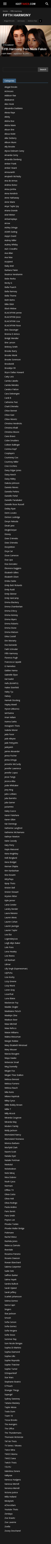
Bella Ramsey (11, 291)
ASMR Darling (11, 231)
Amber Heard (11, 168)
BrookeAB (9, 363)
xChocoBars (10, 1505)
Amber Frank (10, 163)
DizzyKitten (10, 547)
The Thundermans (13, 1432)
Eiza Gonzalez (11, 564)
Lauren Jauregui (12, 926)
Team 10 (9, 1415)
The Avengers (11, 1424)
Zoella (7, 1526)
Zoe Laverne (10, 1522)
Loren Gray (10, 989)
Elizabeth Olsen (12, 576)
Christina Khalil (11, 427)
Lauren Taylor (11, 930)
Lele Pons (9, 947)
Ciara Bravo (10, 436)
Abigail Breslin (9, 21)
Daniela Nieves (11, 487)
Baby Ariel (9, 265)
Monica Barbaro (12, 1143)
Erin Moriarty (10, 640)
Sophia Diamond (12, 1352)
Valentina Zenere (12, 1471)
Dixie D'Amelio (11, 538)
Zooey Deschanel (13, 1530)
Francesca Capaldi (13, 662)
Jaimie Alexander (12, 751)
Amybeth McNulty (13, 176)
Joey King (9, 789)
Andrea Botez (11, 185)
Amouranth (10, 172)
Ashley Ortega (11, 227)
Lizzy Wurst (10, 985)
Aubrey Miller (10, 240)
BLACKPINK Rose (13, 325)
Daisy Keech (10, 474)
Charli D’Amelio (11, 406)
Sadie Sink (9, 1271)
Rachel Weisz (11, 1237)
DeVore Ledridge (12, 517)
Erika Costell (10, 636)
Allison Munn (10, 142)
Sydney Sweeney (12, 1398)
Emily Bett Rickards (13, 585)
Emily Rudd (10, 589)
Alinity (7, 116)
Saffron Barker (11, 1275)
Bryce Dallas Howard (14, 372)
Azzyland (9, 261)
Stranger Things (12, 1390)
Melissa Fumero (12, 1083)
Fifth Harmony (8, 45)
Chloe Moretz (11, 419)
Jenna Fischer (11, 755)
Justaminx (9, 806)
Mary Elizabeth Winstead (16, 1045)
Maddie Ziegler (11, 1007)
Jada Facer (9, 734)
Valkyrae (8, 1475)
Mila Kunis (9, 1092)
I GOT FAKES (7, 54)
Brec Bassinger (11, 329)
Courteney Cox (11, 457)
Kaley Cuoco (10, 811)
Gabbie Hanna (11, 670)
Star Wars (9, 1377)
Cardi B (8, 398)
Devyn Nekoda (11, 521)
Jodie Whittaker (11, 785)
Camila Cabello (11, 380)
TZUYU (8, 1466)
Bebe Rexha (10, 278)
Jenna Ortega (11, 760)
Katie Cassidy (11, 840)
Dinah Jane (9, 525)
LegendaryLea (11, 938)
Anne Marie (10, 202)
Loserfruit (9, 994)
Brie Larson (10, 342)
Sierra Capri (10, 1305)
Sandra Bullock (11, 1283)
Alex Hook (9, 104)
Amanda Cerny (11, 155)
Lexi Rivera (9, 955)
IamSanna (9, 713)
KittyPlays (9, 879)
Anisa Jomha (10, 189)
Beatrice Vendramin (14, 274)
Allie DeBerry (10, 138)
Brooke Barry (11, 351)
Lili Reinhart (10, 960)
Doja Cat (9, 551)
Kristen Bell (10, 887)
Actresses (21, 21)
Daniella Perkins (12, 491)
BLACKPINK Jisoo (13, 317)
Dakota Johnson (12, 483)
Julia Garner (10, 802)
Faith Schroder (11, 649)
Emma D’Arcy (11, 610)
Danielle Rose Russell (14, 504)
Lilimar (8, 964)
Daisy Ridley (10, 478)
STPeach (9, 1386)
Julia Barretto (11, 798)
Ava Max (8, 257)
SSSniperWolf (11, 1373)
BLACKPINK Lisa (12, 321)
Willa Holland (10, 1496)
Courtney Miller (11, 461)
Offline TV (9, 1190)
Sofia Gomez (10, 1326)
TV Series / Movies (13, 1445)
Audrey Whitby (11, 244)
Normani (9, 1185)
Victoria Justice (11, 1492)
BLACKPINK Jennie (13, 312)
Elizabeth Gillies (12, 572)
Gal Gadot (9, 679)
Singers (8, 1309)
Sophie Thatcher (12, 1364)
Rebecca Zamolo (12, 1245)
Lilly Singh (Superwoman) (16, 968)
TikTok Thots (11, 1441)
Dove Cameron (12, 555)
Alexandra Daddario (14, 108)
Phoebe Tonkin (11, 1224)
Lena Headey (11, 951)
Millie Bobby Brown (13, 1104)
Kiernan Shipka (11, 866)
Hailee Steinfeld (12, 687)
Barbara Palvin (11, 270)
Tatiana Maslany (12, 1403)
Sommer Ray (10, 1339)
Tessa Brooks (11, 1420)
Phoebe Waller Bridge (14, 1228)
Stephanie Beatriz (13, 1381)
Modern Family (11, 1126)
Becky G (8, 283)
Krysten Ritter (11, 896)
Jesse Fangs (10, 777)
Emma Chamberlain (14, 606)
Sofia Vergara (11, 1330)
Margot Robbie (11, 1041)
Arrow (7, 223)
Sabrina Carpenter (13, 1266)
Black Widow (10, 308)
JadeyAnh (9, 747)
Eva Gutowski (11, 645)
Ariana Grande (11, 210)
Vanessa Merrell (12, 1484)
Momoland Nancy (13, 1134)
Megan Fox (10, 1070)
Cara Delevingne (12, 393)
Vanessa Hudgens (13, 1479)
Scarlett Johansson (13, 1296)
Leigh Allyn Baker (12, 943)
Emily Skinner (11, 593)
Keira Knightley (11, 853)
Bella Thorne (10, 295)
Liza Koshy (9, 977)
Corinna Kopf (11, 449)
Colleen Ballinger (12, 444)
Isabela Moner (11, 730)
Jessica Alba (10, 781)
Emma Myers (11, 619)
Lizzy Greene (10, 981)
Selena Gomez (11, 1300)
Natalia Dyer (10, 1156)
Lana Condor (10, 904)
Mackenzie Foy (11, 1002)
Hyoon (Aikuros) (12, 708)
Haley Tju (9, 691)
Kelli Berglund (11, 857)
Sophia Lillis (10, 1356)
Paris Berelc (10, 1211)
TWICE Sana (10, 1458)
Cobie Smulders (12, 440)
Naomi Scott (10, 1151)
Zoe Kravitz (10, 1518)
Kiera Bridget (10, 862)
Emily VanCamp (12, 598)
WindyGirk (9, 1501)
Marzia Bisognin (12, 1053)
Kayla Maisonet (12, 849)
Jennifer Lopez (11, 772)
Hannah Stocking (12, 700)
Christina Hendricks (13, 423)
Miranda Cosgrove (13, 1117)
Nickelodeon (10, 1168)
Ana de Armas (11, 180)
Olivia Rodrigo (11, 1202)
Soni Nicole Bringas (13, 1343)
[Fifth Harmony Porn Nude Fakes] (25, 47)
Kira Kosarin (10, 875)
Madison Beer (11, 1019)
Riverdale (9, 1249)
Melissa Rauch (11, 1087)
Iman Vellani (10, 717)
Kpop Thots (10, 883)
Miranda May (11, 1122)
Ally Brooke (10, 146)
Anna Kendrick (11, 193)
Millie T (8, 1109)
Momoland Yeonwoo (14, 1139)
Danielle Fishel (11, 495)
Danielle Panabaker (13, 500)
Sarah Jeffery (10, 1292)
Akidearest (9, 99)
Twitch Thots (11, 1462)
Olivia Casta (10, 1194)
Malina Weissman (13, 1036)
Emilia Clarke (10, 581)
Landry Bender (11, 909)
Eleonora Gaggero (13, 568)
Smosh (8, 1317)
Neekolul (9, 1164)
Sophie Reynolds (12, 1360)
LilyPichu (8, 972)
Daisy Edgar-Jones (13, 470)
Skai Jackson (10, 1313)
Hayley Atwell (11, 704)
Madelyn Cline (11, 1015)
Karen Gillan (10, 819)
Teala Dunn (10, 1411)
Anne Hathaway (12, 197)
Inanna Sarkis (11, 721)
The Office (9, 1428)
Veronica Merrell (12, 1488)
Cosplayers (10, 453)
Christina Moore (12, 432)
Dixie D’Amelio (11, 542)
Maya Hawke (10, 1058)
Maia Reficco (10, 1028)
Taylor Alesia (10, 1407)
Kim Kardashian (12, 870)
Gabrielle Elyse (11, 674)
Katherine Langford (13, 828)
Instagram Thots (12, 725)
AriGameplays (11, 219)
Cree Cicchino (11, 466)
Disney (8, 534)
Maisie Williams (12, 1032)
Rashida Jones (11, 1241)
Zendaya (8, 1513)
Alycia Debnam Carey (14, 150)
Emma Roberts (11, 623)
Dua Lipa (9, 559)
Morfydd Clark (11, 1147)
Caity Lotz (9, 376)
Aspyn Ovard (10, 236)
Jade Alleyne (10, 738)
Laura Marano (11, 913)
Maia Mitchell (11, 1024)
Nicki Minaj (10, 1173)
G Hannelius (10, 666)
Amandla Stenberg (13, 159)
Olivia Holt (9, 1198)
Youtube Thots (11, 1509)
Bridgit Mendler (12, 338)
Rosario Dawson (12, 1258)
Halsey (8, 696)
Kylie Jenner (10, 900)
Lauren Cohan (11, 921)
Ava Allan (9, 253)
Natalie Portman (12, 1160)
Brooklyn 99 (10, 368)
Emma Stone (10, 627)
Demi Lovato (11, 512)
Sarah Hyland (11, 1288)
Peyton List (10, 1219)
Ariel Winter (10, 214)
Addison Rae (32, 21)
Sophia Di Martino (13, 1347)
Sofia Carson (10, 1322)
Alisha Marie (10, 125)
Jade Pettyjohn (11, 742)
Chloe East (9, 415)
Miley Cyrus (10, 1100)
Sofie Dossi (10, 1334)
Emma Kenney (11, 615)
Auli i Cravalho (11, 248)
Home (5, 11)
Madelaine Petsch (13, 1011)
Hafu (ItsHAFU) (11, 683)
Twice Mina (10, 1449)
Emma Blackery (12, 602)
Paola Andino (11, 1207)
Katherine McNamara (14, 832)
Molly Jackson (11, 1130)
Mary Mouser (11, 1049)
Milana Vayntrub (12, 1096)
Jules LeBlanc (11, 794)
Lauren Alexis (11, 917)
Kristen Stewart (12, 892)
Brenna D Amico (12, 334)
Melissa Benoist (12, 1079)
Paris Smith (10, 1215)
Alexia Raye (10, 112)
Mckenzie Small (12, 1062)
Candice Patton (12, 389)
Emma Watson (11, 632)
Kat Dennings (11, 823)
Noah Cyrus (10, 1181)
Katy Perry (9, 845)
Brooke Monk (11, 355)
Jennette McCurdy (13, 764)
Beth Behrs (10, 300)
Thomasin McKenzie (14, 1437)
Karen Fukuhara (12, 815)
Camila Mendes (12, 385)
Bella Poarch (10, 287)
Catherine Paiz (11, 402)
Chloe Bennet (11, 410)
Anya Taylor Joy (12, 206)
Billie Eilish (9, 304)
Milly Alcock (10, 1113)
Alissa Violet (10, 133)
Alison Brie (9, 129)
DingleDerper (11, 530)
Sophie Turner (11, 1369)
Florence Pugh (11, 657)
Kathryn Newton (12, 836)
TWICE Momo (11, 1454)
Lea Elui (8, 934)
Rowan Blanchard (13, 1262)
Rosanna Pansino (13, 1254)
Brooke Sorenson (13, 359)
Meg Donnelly (11, 1066)
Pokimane (9, 1232)
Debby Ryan (10, 508)
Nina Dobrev (10, 1177)
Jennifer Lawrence (13, 768)
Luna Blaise (10, 998)
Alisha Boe (9, 121)
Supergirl (8, 1394)
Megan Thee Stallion (14, 1075)
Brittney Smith (11, 346)
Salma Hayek (10, 1279)
